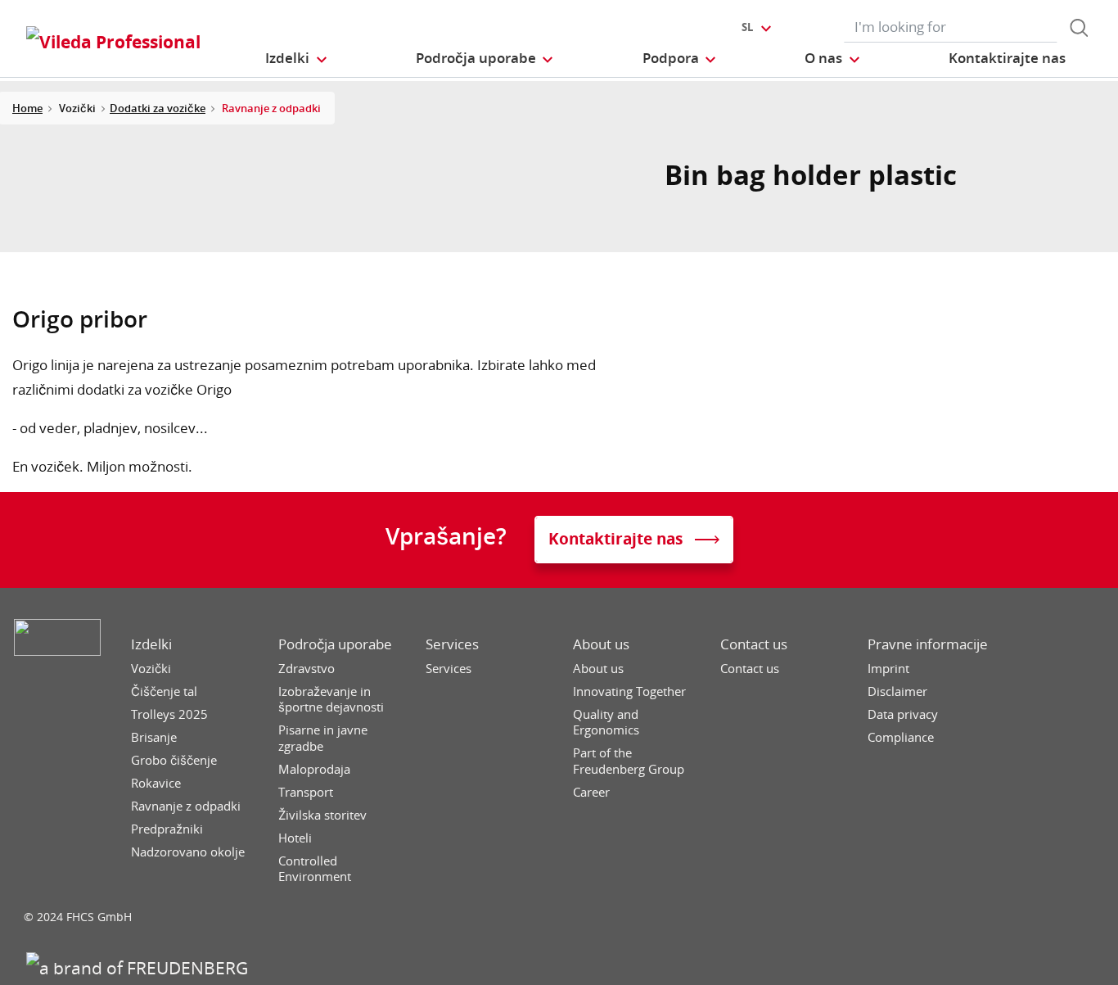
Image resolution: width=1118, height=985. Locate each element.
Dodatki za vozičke (157, 108)
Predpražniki (167, 829)
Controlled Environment (314, 869)
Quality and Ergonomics (606, 723)
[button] (296, 57)
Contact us (753, 644)
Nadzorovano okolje (188, 852)
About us (601, 644)
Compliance (901, 737)
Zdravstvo (306, 668)
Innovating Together (629, 691)
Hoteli (295, 838)
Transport (305, 792)
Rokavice (156, 783)
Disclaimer (897, 691)
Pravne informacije (928, 644)
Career (591, 792)
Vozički (151, 668)
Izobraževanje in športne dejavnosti (331, 700)
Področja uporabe (335, 644)
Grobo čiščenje (174, 760)
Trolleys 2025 (169, 714)
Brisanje (154, 737)
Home (27, 108)
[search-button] (1078, 27)
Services (452, 644)
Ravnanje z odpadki (186, 806)
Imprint (888, 668)
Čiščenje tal (164, 691)
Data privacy (903, 714)
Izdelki (151, 644)
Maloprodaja (314, 769)
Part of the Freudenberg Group (628, 761)
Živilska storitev (322, 815)
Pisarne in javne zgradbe (322, 738)
